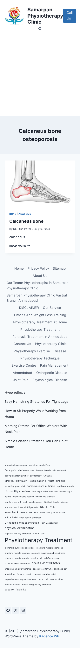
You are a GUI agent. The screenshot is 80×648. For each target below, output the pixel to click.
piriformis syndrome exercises (20, 548)
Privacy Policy (38, 268)
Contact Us (22, 344)
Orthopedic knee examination (22, 522)
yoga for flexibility (15, 589)
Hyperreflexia (15, 392)
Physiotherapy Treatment (40, 329)
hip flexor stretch (65, 486)
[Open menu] (71, 3)
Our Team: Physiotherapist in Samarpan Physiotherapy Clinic (38, 285)
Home (19, 268)
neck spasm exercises (30, 517)
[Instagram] (23, 610)
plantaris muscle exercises (50, 548)
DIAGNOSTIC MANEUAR (16, 481)
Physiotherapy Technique (40, 358)
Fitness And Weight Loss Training (40, 315)
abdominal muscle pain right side (21, 465)
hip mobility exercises (17, 491)
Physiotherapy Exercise (32, 351)
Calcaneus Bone (26, 221)
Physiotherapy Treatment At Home (40, 322)
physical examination (20, 528)
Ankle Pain (44, 465)
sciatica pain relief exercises (44, 558)
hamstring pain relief (15, 486)
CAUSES (47, 476)
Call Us (70, 15)
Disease (60, 351)
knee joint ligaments (28, 507)
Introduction (11, 507)
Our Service (52, 308)
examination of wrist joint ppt (47, 480)
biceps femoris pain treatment (51, 470)
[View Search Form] (40, 28)
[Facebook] (8, 610)
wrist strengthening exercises (36, 584)
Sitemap (59, 268)
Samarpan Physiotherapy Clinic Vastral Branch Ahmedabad (37, 297)
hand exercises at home (41, 486)
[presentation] (40, 184)
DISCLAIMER (29, 308)
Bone (12, 213)
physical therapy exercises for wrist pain (25, 533)
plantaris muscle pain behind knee (48, 553)
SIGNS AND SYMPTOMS (46, 563)
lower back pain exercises (21, 512)
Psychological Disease (49, 380)
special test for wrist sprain (18, 574)
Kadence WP (49, 636)
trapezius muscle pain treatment (21, 579)
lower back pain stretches (52, 512)
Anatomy (24, 213)
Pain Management (54, 365)
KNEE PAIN (48, 507)
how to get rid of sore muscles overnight (52, 491)
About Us (40, 276)
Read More (19, 245)
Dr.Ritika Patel (22, 228)
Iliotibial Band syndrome (56, 502)
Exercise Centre (24, 365)
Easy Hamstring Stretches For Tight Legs (36, 401)
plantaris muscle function (17, 553)
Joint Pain (20, 380)
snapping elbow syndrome (18, 569)
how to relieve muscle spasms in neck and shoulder (30, 496)
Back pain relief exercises (19, 470)
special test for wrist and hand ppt (50, 569)
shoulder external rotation (17, 563)
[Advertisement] (40, 74)
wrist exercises (12, 584)
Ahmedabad (22, 373)
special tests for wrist (45, 574)
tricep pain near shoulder (50, 579)
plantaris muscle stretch (17, 558)
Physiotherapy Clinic (50, 344)
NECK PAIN (11, 517)
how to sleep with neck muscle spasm (23, 502)
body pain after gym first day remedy (23, 476)
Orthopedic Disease (51, 373)
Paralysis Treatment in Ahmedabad (40, 337)
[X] (15, 610)
